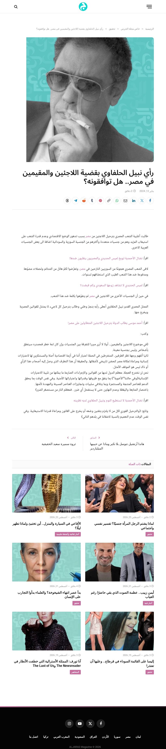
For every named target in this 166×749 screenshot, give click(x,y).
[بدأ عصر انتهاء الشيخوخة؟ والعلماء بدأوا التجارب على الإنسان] (46, 562)
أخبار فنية (148, 603)
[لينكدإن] (133, 200)
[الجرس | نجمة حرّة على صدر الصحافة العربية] (83, 6)
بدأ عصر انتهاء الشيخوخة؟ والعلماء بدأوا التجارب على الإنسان (49, 595)
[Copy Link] (108, 200)
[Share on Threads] (67, 200)
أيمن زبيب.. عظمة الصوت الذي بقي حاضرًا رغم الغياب (122, 595)
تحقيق (149, 534)
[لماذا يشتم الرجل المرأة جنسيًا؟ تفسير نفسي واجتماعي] (119, 493)
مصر (88, 236)
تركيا (45, 736)
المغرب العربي (61, 736)
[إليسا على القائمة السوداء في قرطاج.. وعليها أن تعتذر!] (119, 631)
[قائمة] (149, 6)
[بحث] (16, 6)
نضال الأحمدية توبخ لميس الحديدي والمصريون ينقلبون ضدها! (105, 258)
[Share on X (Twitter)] (142, 200)
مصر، (82, 269)
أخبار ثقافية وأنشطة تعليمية (67, 534)
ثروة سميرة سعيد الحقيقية (59, 444)
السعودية (80, 736)
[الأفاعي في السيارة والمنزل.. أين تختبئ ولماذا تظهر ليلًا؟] (46, 493)
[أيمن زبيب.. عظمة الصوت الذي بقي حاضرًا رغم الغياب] (119, 562)
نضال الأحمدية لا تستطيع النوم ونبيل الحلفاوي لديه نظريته (107, 400)
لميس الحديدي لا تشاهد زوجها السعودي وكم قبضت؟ (111, 285)
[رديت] (83, 200)
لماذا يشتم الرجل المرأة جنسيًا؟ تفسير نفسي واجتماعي (124, 526)
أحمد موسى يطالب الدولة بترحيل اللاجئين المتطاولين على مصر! (105, 323)
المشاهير (75, 672)
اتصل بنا (33, 736)
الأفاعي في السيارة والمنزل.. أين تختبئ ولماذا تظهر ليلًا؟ (47, 526)
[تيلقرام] (75, 200)
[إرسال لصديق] (125, 200)
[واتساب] (117, 200)
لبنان (138, 736)
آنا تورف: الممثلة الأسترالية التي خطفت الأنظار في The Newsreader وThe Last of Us (47, 663)
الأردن (105, 736)
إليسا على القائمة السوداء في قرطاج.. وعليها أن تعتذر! (122, 663)
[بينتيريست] (100, 200)
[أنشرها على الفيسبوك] (150, 200)
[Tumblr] (92, 200)
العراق (93, 736)
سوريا (117, 736)
